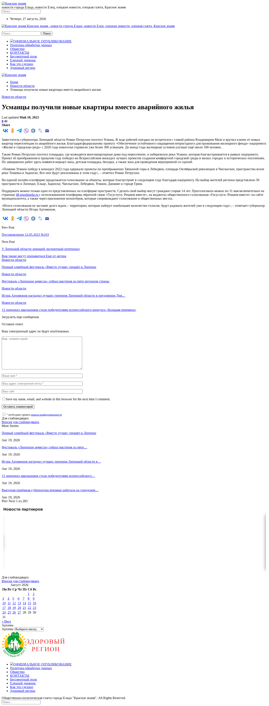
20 (19, 608)
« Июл (6, 621)
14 (24, 603)
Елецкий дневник (23, 60)
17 (4, 608)
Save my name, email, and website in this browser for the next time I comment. (58, 399)
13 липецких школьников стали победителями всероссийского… (48, 476)
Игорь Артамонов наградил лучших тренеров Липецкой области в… (51, 461)
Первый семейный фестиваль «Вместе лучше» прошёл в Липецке (49, 433)
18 (9, 608)
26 (14, 612)
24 (4, 612)
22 (29, 608)
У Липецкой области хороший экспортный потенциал (41, 249)
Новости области (14, 97)
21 (24, 608)
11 (9, 603)
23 (34, 608)
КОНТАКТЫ (19, 52)
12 (14, 603)
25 (9, 612)
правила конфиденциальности (46, 414)
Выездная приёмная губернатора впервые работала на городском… (50, 490)
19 (14, 608)
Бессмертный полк (23, 56)
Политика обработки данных (31, 45)
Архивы (7, 629)
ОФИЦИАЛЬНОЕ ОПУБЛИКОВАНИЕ (42, 41)
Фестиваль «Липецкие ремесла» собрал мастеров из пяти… (44, 447)
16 (34, 603)
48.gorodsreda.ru (27, 194)
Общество (17, 49)
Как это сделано (21, 64)
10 (4, 603)
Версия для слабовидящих (20, 422)
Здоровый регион (22, 68)
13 (19, 603)
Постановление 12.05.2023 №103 (25, 234)
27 (19, 612)
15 (29, 603)
